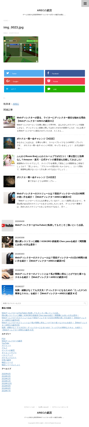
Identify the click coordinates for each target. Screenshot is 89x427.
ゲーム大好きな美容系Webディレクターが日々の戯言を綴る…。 (44, 417)
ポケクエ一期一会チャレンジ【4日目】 (36, 138)
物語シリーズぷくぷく (11, 365)
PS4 (3, 339)
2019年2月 (6, 379)
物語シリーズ (7, 362)
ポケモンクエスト (9, 358)
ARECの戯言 (44, 10)
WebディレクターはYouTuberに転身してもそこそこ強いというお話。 (50, 225)
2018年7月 (6, 391)
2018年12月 (7, 383)
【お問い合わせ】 (43, 407)
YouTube (5, 343)
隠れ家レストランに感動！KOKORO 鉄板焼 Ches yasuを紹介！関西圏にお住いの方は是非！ (40, 315)
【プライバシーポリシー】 (60, 407)
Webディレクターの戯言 (12, 341)
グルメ (4, 348)
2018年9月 (6, 386)
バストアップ (7, 355)
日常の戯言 (6, 360)
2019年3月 (6, 376)
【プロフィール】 (29, 407)
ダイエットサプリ (9, 353)
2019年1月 (6, 381)
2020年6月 (6, 374)
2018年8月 (6, 388)
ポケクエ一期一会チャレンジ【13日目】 (37, 177)
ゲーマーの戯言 (8, 350)
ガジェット (6, 345)
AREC (16, 104)
